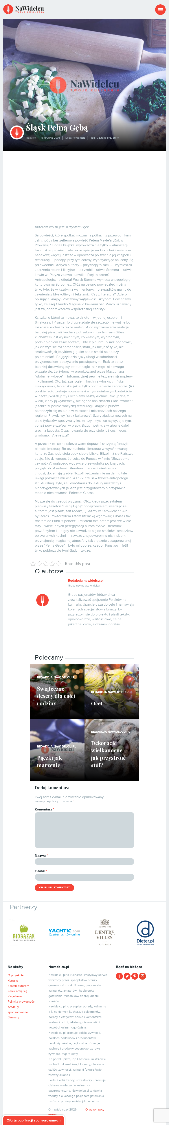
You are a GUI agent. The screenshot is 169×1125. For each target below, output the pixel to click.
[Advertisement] (84, 184)
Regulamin (15, 996)
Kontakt (13, 980)
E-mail (41, 871)
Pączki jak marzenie (49, 761)
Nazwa (41, 855)
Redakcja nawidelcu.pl (85, 580)
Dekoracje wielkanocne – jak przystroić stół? (109, 754)
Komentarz (44, 809)
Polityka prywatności (21, 1001)
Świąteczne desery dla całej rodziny (56, 696)
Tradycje (31, 138)
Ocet (97, 703)
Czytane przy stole (108, 138)
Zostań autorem (18, 986)
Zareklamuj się (17, 991)
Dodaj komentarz (75, 138)
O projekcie (16, 975)
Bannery (13, 1017)
